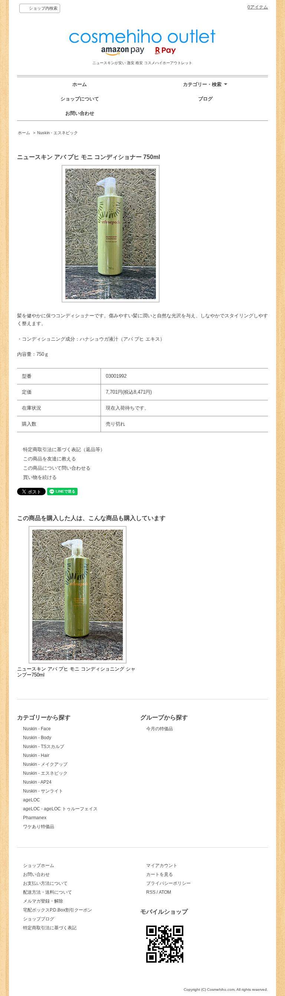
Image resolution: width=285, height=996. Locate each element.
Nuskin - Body (37, 737)
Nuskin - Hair (36, 755)
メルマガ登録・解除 (43, 901)
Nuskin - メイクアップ (45, 764)
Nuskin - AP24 (37, 782)
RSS (150, 892)
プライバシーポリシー (168, 883)
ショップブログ (38, 918)
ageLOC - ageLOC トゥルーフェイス (60, 808)
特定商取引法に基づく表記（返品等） (64, 449)
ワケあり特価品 (38, 826)
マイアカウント (161, 865)
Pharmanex (34, 817)
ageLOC (31, 800)
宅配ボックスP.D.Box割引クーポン (57, 910)
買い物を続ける (40, 477)
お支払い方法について (45, 883)
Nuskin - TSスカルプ (43, 746)
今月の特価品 (159, 728)
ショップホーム (38, 865)
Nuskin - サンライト (43, 791)
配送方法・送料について (47, 892)
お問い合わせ (79, 113)
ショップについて (79, 99)
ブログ (205, 99)
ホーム (79, 84)
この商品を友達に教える (49, 458)
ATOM (165, 892)
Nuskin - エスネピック (57, 132)
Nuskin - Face (37, 728)
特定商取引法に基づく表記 (49, 927)
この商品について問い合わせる (57, 468)
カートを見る (159, 874)
